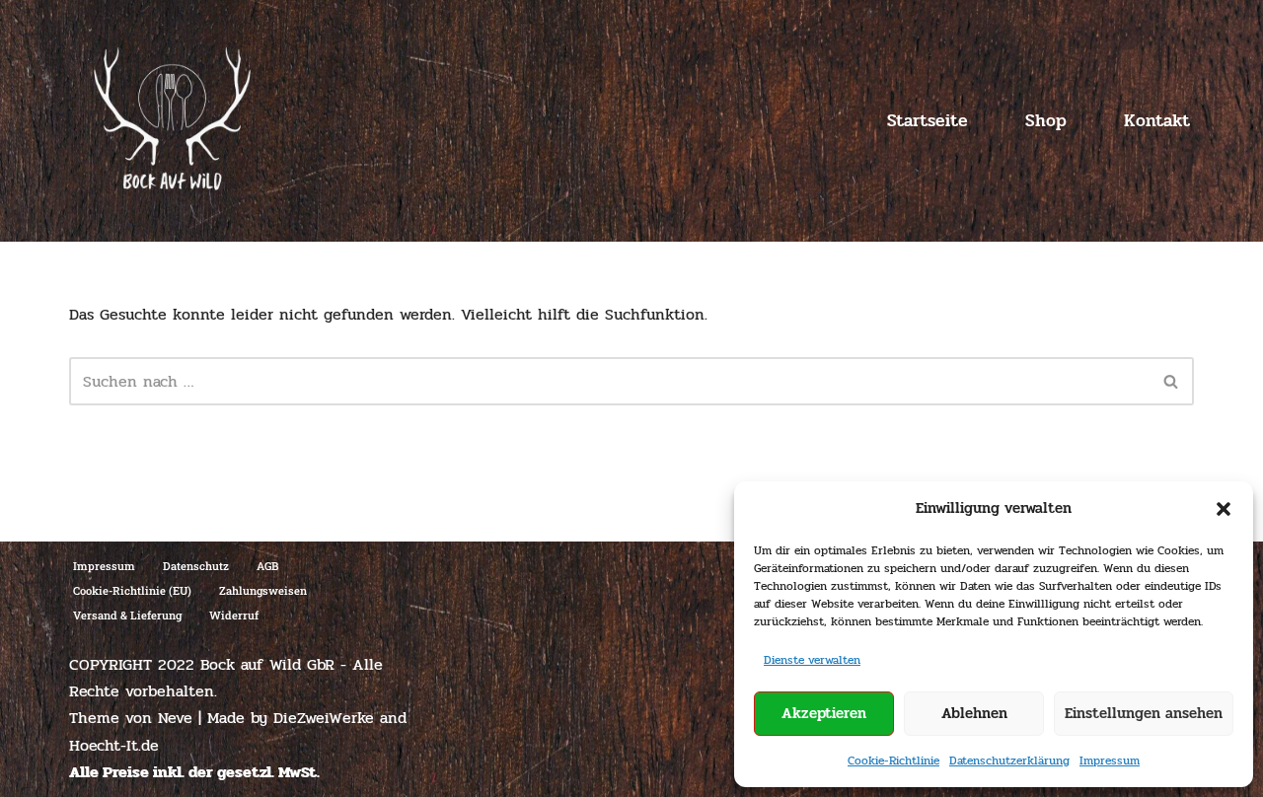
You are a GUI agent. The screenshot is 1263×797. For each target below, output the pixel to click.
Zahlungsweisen (263, 590)
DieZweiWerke (323, 717)
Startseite (927, 121)
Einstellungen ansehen (1144, 713)
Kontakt (1157, 121)
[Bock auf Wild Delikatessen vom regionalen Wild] (172, 121)
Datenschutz (196, 565)
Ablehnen (974, 713)
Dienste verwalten (812, 660)
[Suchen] (1172, 381)
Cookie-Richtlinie (893, 760)
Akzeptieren (823, 713)
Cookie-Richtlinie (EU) (132, 590)
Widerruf (234, 615)
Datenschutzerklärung (1009, 760)
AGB (267, 565)
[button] (1223, 509)
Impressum (1109, 760)
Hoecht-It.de (114, 745)
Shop (1046, 121)
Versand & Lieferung (127, 615)
